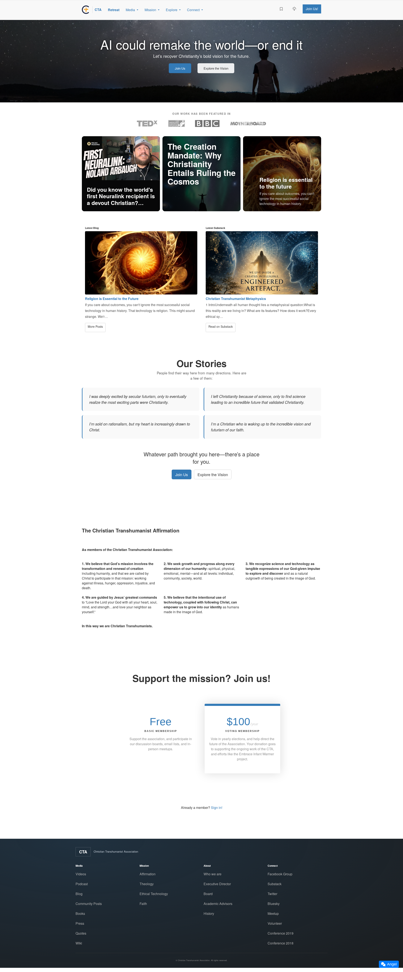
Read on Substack (220, 326)
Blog (79, 893)
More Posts (95, 326)
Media (130, 9)
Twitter (272, 893)
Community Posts (89, 903)
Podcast (82, 883)
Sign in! (216, 807)
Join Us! (312, 8)
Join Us (180, 68)
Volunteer (275, 923)
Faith (143, 903)
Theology (147, 883)
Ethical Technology (154, 893)
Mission (150, 9)
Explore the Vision (216, 68)
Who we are (212, 874)
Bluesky (274, 903)
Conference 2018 (280, 943)
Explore (171, 9)
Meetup (273, 913)
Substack (274, 883)
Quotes (81, 933)
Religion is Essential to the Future (112, 298)
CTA (83, 852)
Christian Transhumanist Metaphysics (236, 298)
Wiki (79, 943)
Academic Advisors (218, 903)
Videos (81, 874)
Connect (193, 9)
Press (80, 923)
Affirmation (148, 874)
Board (208, 893)
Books (80, 913)
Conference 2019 (280, 933)
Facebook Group (280, 874)
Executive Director (217, 883)
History (209, 913)
